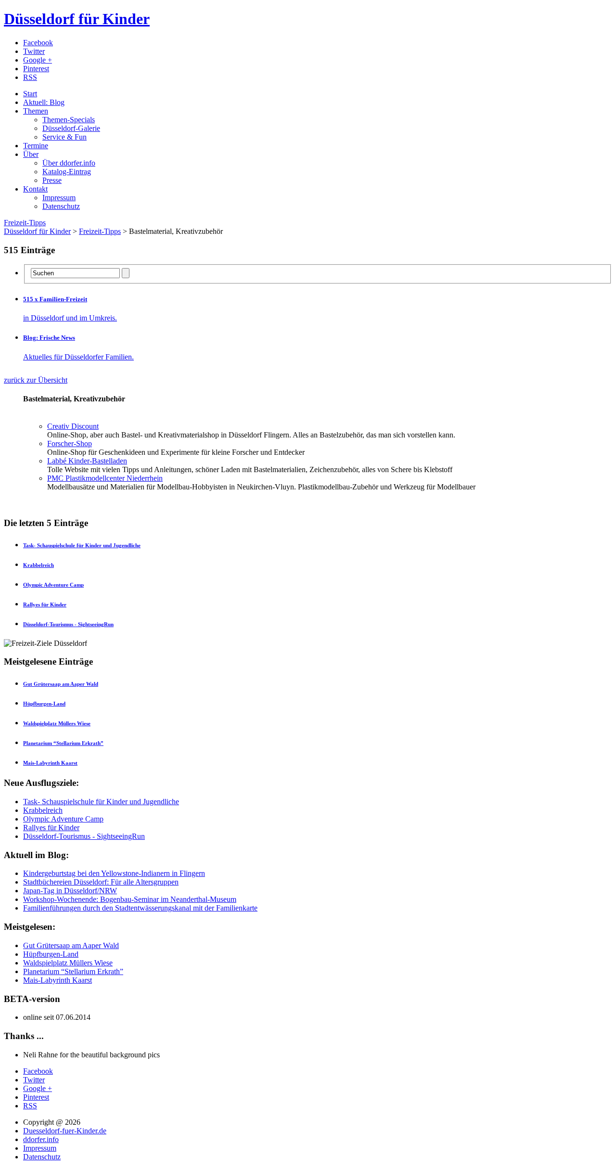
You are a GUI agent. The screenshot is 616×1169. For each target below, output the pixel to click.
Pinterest (36, 68)
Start (30, 94)
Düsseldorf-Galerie (71, 128)
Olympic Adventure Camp (63, 819)
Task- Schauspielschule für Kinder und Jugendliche (101, 801)
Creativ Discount (73, 426)
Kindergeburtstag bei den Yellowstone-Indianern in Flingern (114, 873)
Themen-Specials (68, 120)
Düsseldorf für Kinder (77, 18)
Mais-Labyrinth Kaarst (57, 980)
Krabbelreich (43, 810)
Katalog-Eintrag (66, 171)
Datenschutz (61, 206)
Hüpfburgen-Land (50, 954)
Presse (52, 180)
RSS (30, 77)
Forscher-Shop (69, 443)
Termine (35, 145)
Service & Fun (64, 137)
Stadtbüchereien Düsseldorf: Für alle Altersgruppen (101, 882)
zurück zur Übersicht (35, 380)
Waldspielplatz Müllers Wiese (68, 963)
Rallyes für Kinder (51, 827)
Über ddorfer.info (68, 163)
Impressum (59, 197)
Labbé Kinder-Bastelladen (87, 461)
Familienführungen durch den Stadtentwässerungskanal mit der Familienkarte (140, 908)
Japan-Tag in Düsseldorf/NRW (70, 890)
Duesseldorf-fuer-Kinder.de (64, 1131)
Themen (35, 111)
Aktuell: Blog (43, 102)
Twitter (34, 51)
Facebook (38, 43)
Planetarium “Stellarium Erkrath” (73, 971)
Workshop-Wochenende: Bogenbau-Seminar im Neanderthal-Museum (129, 899)
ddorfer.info (41, 1139)
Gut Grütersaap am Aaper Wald (71, 945)
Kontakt (35, 189)
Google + (37, 60)
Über (30, 154)
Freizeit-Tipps (25, 222)
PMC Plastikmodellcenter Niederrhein (105, 478)
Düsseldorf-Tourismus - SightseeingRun (84, 836)
